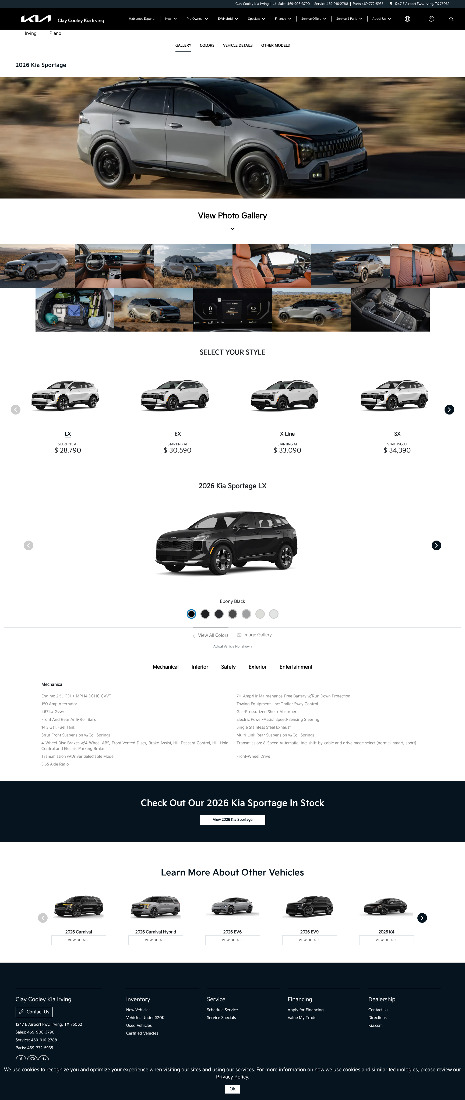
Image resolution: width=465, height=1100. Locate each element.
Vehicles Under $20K (145, 1017)
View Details (78, 940)
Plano (55, 33)
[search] (451, 19)
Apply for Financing (306, 1010)
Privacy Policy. (232, 1077)
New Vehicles (138, 1010)
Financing (300, 999)
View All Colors (212, 635)
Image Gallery (257, 635)
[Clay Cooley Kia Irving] (62, 18)
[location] (391, 4)
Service (216, 999)
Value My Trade (302, 1017)
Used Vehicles (139, 1025)
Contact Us (37, 1012)
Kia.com (375, 1025)
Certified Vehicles (142, 1033)
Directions (377, 1017)
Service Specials (221, 1017)
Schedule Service (222, 1010)
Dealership (382, 999)
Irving (31, 33)
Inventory (138, 999)
